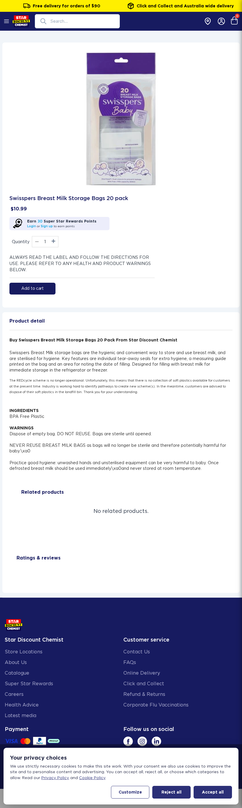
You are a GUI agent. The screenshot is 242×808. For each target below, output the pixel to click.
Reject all (171, 792)
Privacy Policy (55, 778)
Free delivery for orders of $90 (66, 6)
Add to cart (32, 288)
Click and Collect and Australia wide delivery (185, 6)
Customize (130, 792)
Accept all (213, 792)
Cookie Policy (92, 778)
